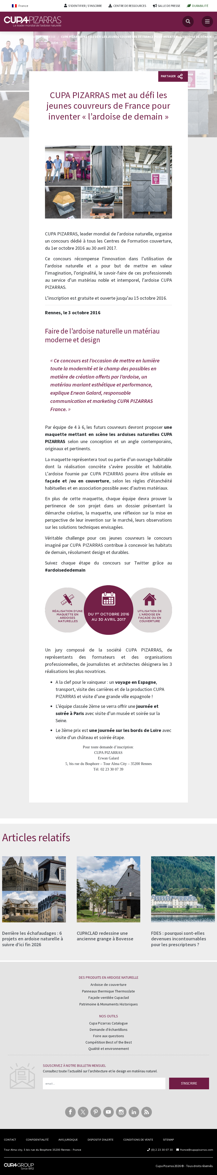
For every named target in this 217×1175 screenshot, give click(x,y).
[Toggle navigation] (207, 21)
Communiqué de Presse (38, 37)
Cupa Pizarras (165, 1166)
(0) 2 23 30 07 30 (162, 1149)
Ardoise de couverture (108, 984)
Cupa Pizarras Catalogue (108, 1023)
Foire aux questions (108, 1035)
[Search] (188, 21)
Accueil (10, 37)
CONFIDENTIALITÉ (37, 1139)
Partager (168, 76)
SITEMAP (168, 1139)
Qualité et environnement (108, 1048)
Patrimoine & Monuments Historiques (108, 1004)
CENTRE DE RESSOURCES (129, 6)
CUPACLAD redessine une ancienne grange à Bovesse (105, 936)
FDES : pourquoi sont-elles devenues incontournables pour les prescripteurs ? (178, 939)
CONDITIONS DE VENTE (138, 1139)
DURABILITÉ (200, 6)
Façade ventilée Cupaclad (108, 997)
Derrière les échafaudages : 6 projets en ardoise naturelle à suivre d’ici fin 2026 (32, 939)
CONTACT (10, 1139)
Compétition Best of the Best (108, 1042)
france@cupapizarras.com (196, 1149)
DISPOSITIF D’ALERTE (101, 1139)
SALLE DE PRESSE (169, 6)
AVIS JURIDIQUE (68, 1139)
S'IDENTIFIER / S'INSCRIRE (85, 6)
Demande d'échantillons (109, 1029)
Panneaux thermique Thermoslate (108, 991)
